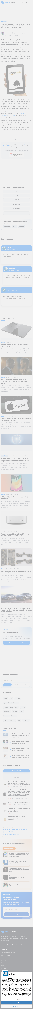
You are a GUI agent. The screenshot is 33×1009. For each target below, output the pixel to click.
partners (10, 978)
